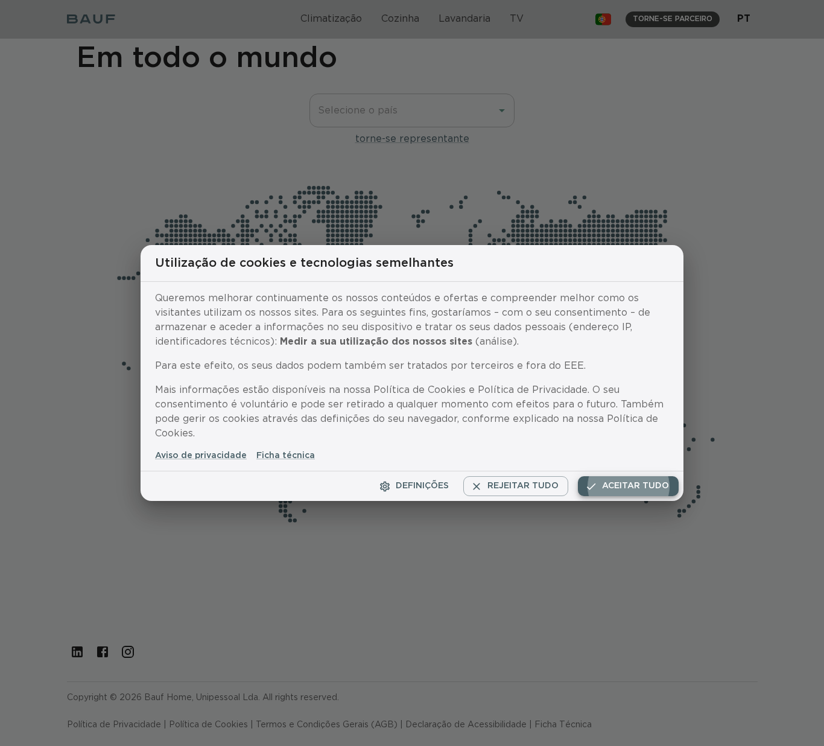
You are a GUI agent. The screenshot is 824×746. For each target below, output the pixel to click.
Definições (422, 485)
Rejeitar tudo (523, 485)
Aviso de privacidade (201, 455)
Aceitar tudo (635, 485)
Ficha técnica (285, 455)
